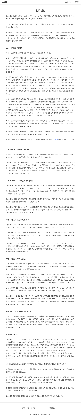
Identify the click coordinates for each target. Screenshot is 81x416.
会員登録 (76, 2)
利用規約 (52, 408)
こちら (55, 140)
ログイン (68, 2)
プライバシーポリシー (29, 408)
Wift (4, 2)
